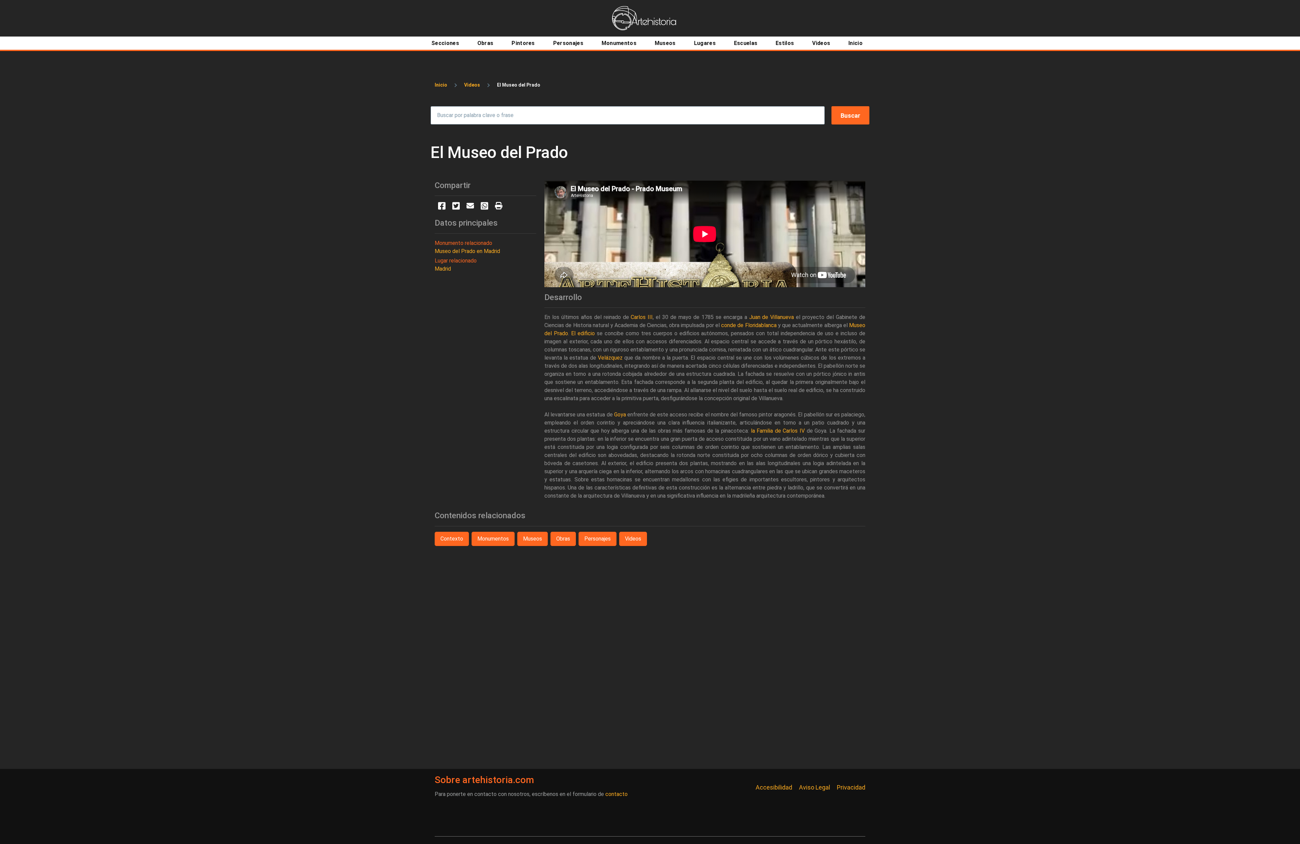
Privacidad (851, 787)
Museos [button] (532, 538)
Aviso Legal (814, 787)
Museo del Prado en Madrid (467, 251)
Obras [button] (563, 538)
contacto (616, 794)
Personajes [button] (597, 538)
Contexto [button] (451, 538)
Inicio (441, 85)
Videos (472, 85)
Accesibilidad (774, 787)
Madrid (443, 269)
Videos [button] (633, 538)
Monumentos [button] (493, 538)
